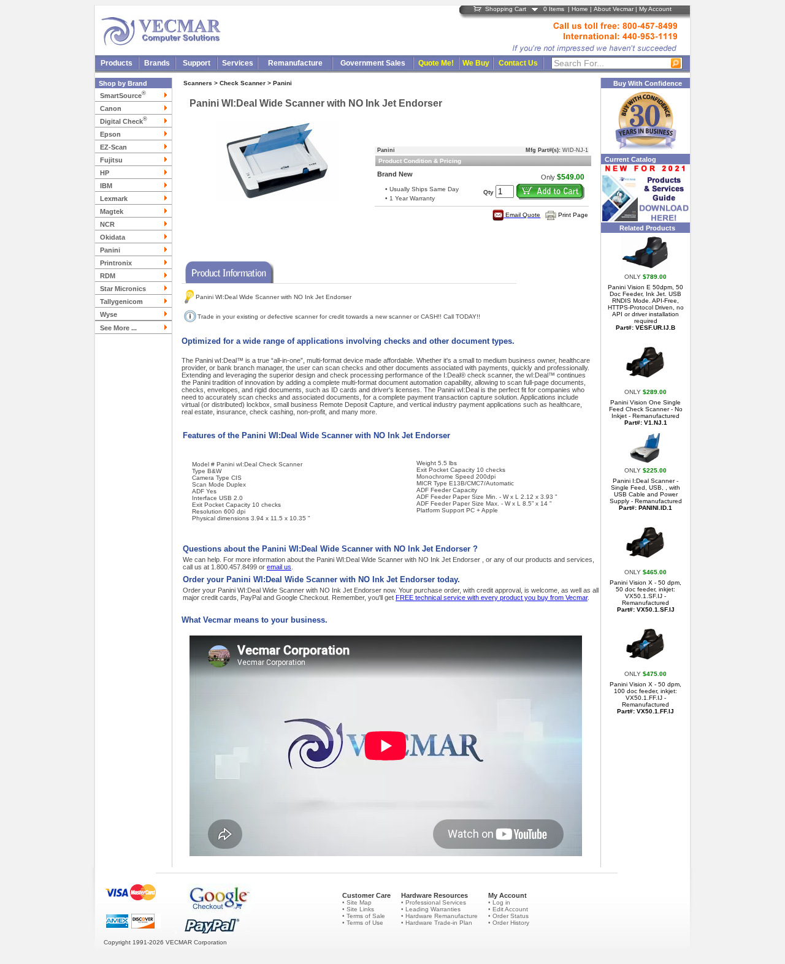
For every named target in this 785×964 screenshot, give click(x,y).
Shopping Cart (505, 9)
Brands (157, 63)
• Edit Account (508, 909)
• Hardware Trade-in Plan (436, 922)
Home (580, 9)
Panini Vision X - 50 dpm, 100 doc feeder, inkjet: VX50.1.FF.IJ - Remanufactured (645, 698)
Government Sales (372, 63)
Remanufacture (295, 63)
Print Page (573, 214)
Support (196, 63)
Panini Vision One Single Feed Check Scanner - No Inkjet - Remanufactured (646, 412)
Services (237, 63)
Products (116, 63)
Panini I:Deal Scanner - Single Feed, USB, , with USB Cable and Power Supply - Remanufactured (646, 494)
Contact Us (518, 63)
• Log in (499, 902)
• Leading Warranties (431, 909)
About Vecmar (614, 9)
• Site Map (357, 902)
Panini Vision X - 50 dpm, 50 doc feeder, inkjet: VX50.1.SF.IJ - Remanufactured (645, 596)
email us (279, 567)
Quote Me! (436, 63)
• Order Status (508, 916)
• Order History (508, 922)
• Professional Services (433, 902)
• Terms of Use (362, 922)
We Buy (475, 63)
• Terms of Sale (363, 916)
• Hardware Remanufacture (439, 916)
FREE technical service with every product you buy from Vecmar (492, 597)
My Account (655, 9)
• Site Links (358, 909)
